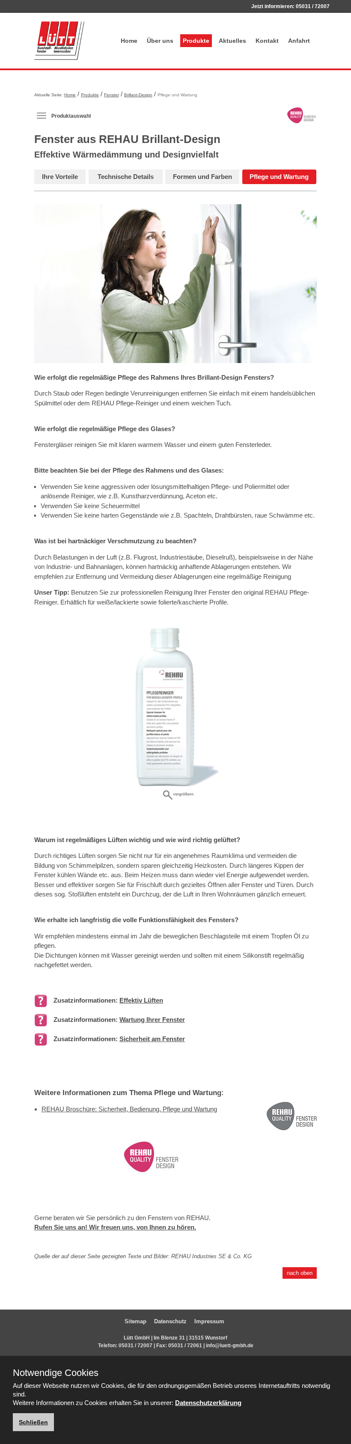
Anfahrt (299, 40)
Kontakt (267, 40)
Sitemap (135, 1321)
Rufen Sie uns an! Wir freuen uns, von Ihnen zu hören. (115, 1227)
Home (129, 40)
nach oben (299, 1273)
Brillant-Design (138, 94)
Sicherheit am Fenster (152, 1038)
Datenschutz (170, 1321)
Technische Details (126, 176)
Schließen (33, 1422)
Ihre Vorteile (60, 176)
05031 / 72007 (313, 6)
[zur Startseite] (69, 40)
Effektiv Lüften (141, 1000)
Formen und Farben (202, 176)
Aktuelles (232, 40)
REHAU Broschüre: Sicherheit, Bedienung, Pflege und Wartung (129, 1109)
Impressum (209, 1321)
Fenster (111, 94)
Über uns (160, 40)
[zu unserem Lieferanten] (151, 1163)
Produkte (196, 40)
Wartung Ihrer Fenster (152, 1019)
